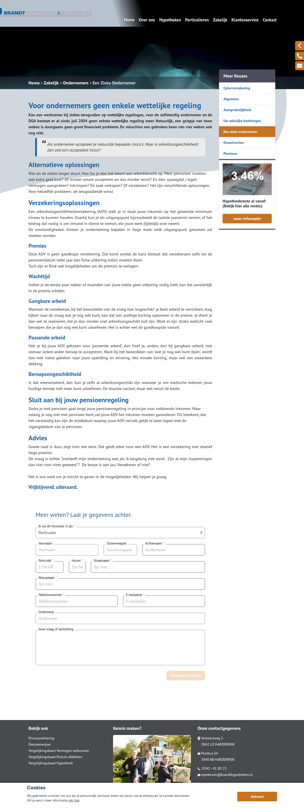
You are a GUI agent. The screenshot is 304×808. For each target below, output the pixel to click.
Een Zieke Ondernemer (114, 83)
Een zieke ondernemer (240, 131)
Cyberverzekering (236, 88)
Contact (270, 19)
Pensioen (230, 153)
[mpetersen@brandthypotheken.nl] (299, 65)
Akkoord (257, 796)
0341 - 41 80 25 (214, 768)
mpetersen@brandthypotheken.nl (227, 774)
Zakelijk (220, 19)
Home (129, 19)
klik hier (74, 800)
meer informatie (247, 218)
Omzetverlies (233, 142)
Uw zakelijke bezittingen (242, 120)
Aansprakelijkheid (237, 110)
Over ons (147, 19)
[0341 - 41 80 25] (299, 55)
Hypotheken (170, 19)
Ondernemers (75, 83)
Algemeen (231, 99)
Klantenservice (245, 19)
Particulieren (197, 19)
